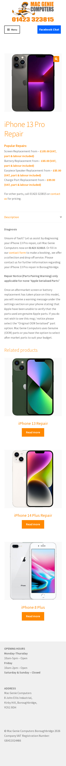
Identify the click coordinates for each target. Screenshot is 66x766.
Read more (33, 432)
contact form (17, 252)
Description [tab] (11, 217)
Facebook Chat (49, 29)
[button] (56, 59)
